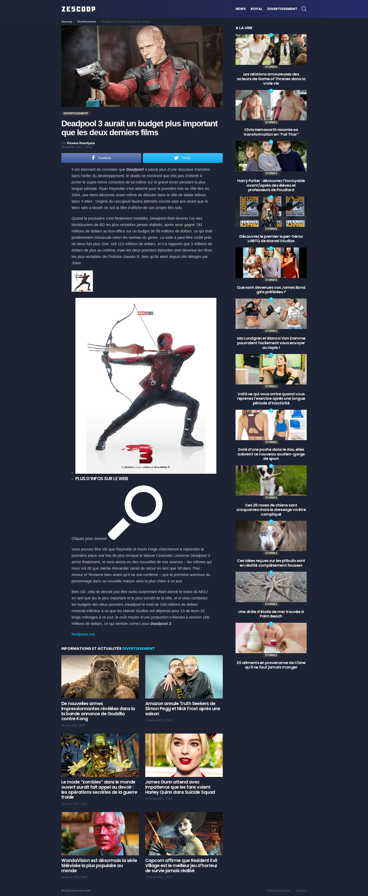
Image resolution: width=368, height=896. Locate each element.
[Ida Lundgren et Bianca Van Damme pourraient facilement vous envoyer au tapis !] (271, 314)
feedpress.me (83, 634)
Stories (271, 66)
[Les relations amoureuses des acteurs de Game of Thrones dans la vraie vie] (271, 49)
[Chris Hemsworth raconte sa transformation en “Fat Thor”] (271, 105)
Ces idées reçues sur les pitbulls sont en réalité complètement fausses (271, 563)
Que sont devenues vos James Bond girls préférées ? (271, 290)
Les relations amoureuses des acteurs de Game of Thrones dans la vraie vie (271, 78)
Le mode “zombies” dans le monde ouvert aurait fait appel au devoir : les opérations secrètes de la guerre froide (99, 789)
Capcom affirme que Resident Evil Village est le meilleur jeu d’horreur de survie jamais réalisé (181, 865)
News (241, 8)
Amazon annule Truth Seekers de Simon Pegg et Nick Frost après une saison (182, 708)
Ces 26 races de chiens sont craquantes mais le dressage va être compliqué (271, 509)
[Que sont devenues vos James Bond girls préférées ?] (271, 262)
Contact (301, 890)
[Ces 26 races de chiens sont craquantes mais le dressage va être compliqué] (271, 480)
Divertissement (282, 8)
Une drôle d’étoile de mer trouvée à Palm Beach (271, 614)
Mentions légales (279, 890)
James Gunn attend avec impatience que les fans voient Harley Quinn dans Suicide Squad (180, 787)
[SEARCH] (304, 9)
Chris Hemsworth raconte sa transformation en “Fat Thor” (271, 132)
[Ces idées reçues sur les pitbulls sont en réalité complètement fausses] (271, 536)
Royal (256, 8)
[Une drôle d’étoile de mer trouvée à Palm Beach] (271, 587)
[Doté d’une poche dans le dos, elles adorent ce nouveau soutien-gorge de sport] (271, 425)
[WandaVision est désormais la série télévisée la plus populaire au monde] (100, 834)
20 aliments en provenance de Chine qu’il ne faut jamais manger (271, 665)
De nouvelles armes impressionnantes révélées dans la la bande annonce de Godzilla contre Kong (98, 711)
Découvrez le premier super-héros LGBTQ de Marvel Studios (271, 239)
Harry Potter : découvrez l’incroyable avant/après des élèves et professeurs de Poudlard (271, 185)
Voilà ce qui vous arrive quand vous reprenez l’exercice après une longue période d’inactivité (271, 398)
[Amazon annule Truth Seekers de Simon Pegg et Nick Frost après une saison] (184, 677)
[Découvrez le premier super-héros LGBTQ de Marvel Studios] (271, 211)
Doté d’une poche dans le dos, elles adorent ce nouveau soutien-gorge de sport (271, 454)
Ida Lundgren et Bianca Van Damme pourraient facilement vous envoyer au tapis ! (271, 343)
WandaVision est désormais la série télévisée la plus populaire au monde (99, 865)
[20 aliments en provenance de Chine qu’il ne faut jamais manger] (271, 638)
